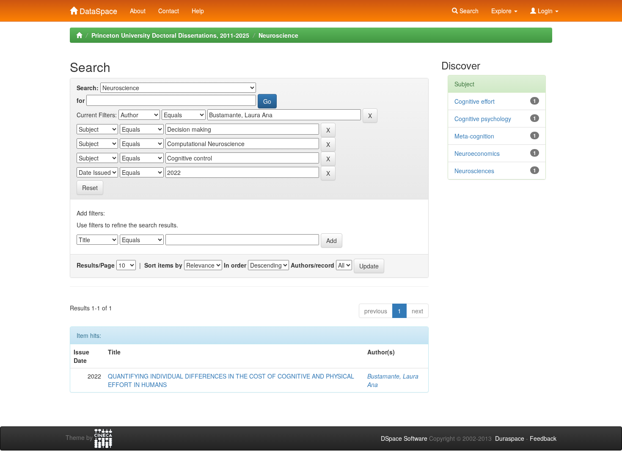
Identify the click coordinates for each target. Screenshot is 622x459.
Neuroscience (278, 35)
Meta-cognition (474, 136)
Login (545, 10)
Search (468, 10)
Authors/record (312, 265)
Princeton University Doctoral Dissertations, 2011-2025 (170, 35)
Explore (502, 10)
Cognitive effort (474, 101)
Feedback (543, 438)
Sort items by (163, 265)
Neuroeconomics (477, 153)
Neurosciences (474, 170)
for (81, 100)
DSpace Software (404, 438)
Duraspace (509, 438)
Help (198, 10)
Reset (90, 187)
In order (235, 265)
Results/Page (96, 265)
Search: (88, 87)
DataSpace (97, 9)
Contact (168, 10)
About (138, 10)
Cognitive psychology (482, 118)
